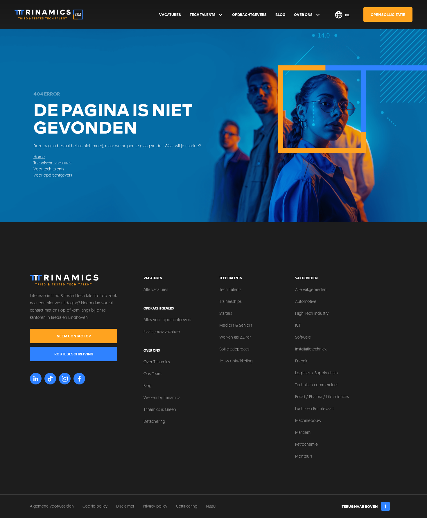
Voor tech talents (48, 169)
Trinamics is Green (159, 410)
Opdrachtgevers (249, 14)
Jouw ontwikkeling (235, 361)
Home (39, 157)
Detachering (154, 422)
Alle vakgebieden (310, 290)
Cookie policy (94, 506)
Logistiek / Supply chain (316, 373)
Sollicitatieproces (234, 349)
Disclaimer (125, 506)
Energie (301, 361)
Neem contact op (74, 336)
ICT (298, 325)
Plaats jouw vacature (161, 332)
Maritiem (303, 433)
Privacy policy (155, 506)
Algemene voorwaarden (52, 506)
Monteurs (303, 456)
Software (303, 337)
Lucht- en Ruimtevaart (314, 409)
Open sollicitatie (388, 14)
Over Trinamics (156, 362)
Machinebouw (308, 421)
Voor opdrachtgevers (52, 175)
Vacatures (170, 14)
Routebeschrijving (73, 354)
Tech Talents (203, 14)
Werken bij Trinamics (161, 398)
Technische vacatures (52, 163)
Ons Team (152, 374)
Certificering (186, 506)
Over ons (303, 14)
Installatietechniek (310, 349)
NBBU (211, 506)
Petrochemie (306, 445)
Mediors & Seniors (235, 325)
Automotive (305, 302)
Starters (225, 314)
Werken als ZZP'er (235, 337)
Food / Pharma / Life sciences (322, 397)
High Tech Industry (312, 314)
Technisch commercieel (316, 385)
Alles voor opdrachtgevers (167, 320)
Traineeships (230, 302)
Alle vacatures (155, 290)
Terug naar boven (360, 506)
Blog (280, 14)
